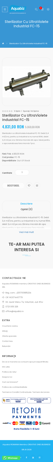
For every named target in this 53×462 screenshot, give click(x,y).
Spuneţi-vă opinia (31, 111)
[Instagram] (39, 457)
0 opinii (17, 111)
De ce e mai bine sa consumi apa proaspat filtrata (25, 361)
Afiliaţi (5, 331)
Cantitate (7, 173)
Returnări (6, 346)
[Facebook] (26, 457)
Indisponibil (13, 185)
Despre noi (7, 377)
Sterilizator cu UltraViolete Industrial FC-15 (28, 43)
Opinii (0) (27, 209)
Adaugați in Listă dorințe (29, 185)
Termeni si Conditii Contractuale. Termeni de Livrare (25, 392)
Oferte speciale (9, 336)
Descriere (26, 203)
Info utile (6, 366)
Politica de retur (9, 372)
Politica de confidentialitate (14, 387)
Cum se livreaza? (10, 382)
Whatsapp (13, 458)
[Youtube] (33, 457)
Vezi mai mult (26, 232)
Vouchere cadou (10, 326)
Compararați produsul (37, 185)
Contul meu (7, 341)
